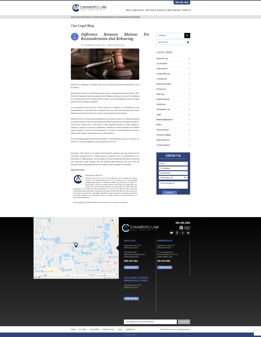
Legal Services (138, 10)
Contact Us (186, 10)
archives (163, 42)
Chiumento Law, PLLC (94, 45)
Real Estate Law (87, 17)
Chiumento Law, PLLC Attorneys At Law (140, 228)
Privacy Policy (108, 329)
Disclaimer (94, 329)
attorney (92, 107)
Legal (159, 114)
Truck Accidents (163, 145)
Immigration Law (163, 109)
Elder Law (160, 94)
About (128, 10)
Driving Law (161, 89)
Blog (78, 17)
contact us (81, 202)
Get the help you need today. (173, 158)
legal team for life (108, 142)
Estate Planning (163, 99)
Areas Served (150, 10)
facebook (177, 233)
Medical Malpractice (165, 119)
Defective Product (164, 84)
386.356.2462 (182, 2)
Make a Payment (174, 10)
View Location (131, 267)
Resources (161, 10)
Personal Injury (163, 130)
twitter (182, 233)
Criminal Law (162, 79)
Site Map (82, 329)
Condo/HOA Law (163, 74)
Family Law (161, 104)
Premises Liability (164, 135)
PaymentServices (187, 228)
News (159, 125)
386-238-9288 (163, 261)
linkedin (188, 233)
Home (73, 17)
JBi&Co (134, 335)
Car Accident (162, 63)
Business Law (162, 58)
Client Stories (162, 69)
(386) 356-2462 (131, 261)
